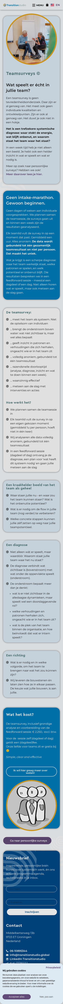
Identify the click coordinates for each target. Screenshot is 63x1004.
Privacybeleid (53, 967)
